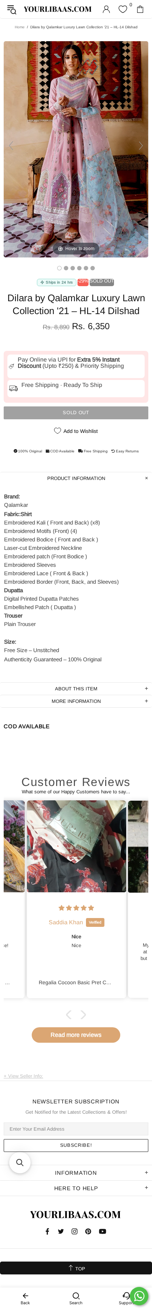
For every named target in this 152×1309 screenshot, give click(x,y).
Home (20, 27)
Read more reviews (76, 1035)
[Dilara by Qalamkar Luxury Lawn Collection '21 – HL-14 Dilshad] (59, 268)
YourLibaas (58, 9)
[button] (70, 1014)
